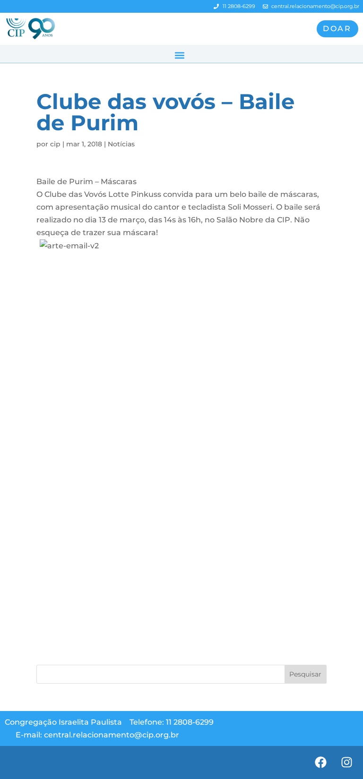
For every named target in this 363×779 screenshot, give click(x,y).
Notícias (121, 144)
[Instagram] (346, 762)
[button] (179, 55)
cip (55, 144)
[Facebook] (320, 762)
